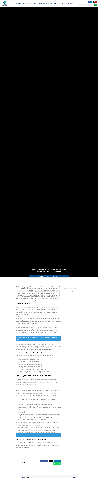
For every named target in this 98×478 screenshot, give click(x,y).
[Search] (95, 5)
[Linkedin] (91, 2)
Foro (51, 3)
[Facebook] (89, 2)
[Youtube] (96, 2)
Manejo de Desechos (33, 3)
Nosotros (56, 3)
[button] (80, 288)
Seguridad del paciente (44, 3)
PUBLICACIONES (64, 3)
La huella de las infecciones (22, 3)
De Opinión (70, 3)
